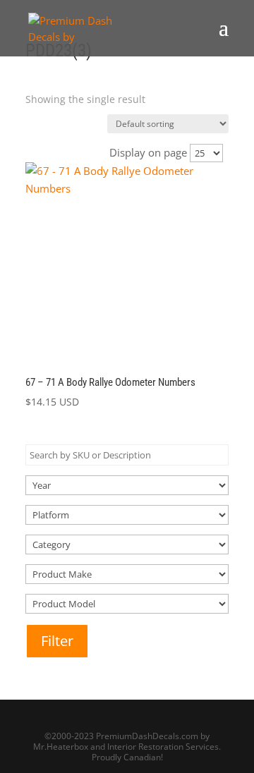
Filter (57, 640)
